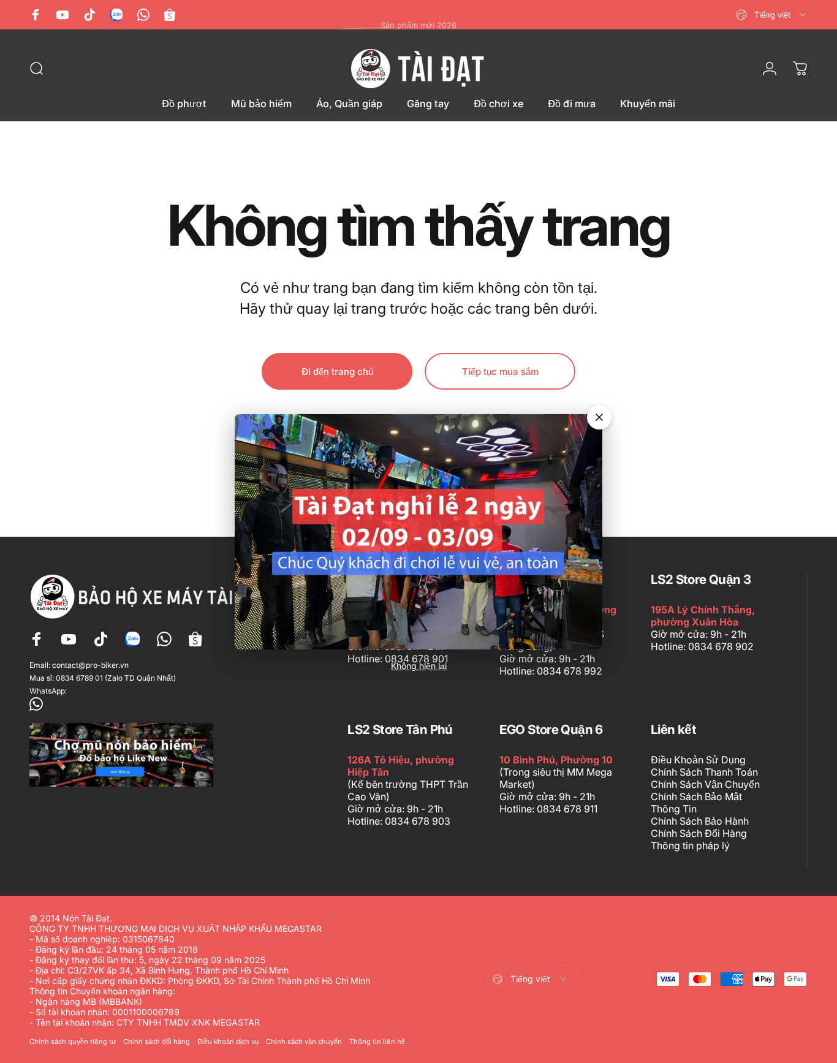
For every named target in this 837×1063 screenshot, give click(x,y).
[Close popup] (599, 417)
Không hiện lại (419, 665)
